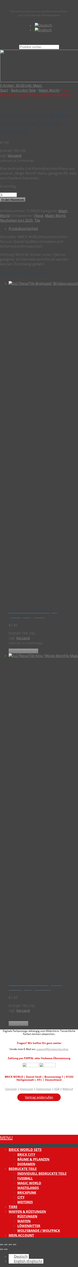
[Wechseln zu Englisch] (43, 30)
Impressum (26, 1089)
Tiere (13, 1207)
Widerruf (67, 1089)
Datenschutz (43, 1089)
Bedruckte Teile (23, 90)
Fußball (25, 1178)
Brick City (26, 1154)
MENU (6, 1138)
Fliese (38, 215)
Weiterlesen (18, 1023)
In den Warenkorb (13, 199)
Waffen (24, 1221)
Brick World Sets (25, 1149)
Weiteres (25, 1202)
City (20, 1197)
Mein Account (21, 1235)
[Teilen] (10, 1244)
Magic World (49, 90)
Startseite (11, 1089)
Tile (37, 220)
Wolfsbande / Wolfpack (38, 1230)
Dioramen (26, 1164)
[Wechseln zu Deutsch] (43, 25)
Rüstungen (27, 1216)
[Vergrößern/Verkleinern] (1, 1244)
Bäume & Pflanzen (33, 1159)
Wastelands (28, 1188)
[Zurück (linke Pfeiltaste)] (1, 1249)
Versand (14, 155)
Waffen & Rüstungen (27, 1211)
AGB (57, 1089)
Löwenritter (28, 1226)
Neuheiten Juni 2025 (16, 220)
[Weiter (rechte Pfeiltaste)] (6, 1249)
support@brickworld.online (52, 1049)
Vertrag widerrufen (39, 1097)
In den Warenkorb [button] (23, 651)
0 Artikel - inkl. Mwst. (21, 85)
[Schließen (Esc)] (14, 1244)
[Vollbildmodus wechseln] (6, 1244)
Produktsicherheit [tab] (23, 228)
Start (4, 90)
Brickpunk (26, 1192)
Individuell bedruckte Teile (42, 1173)
